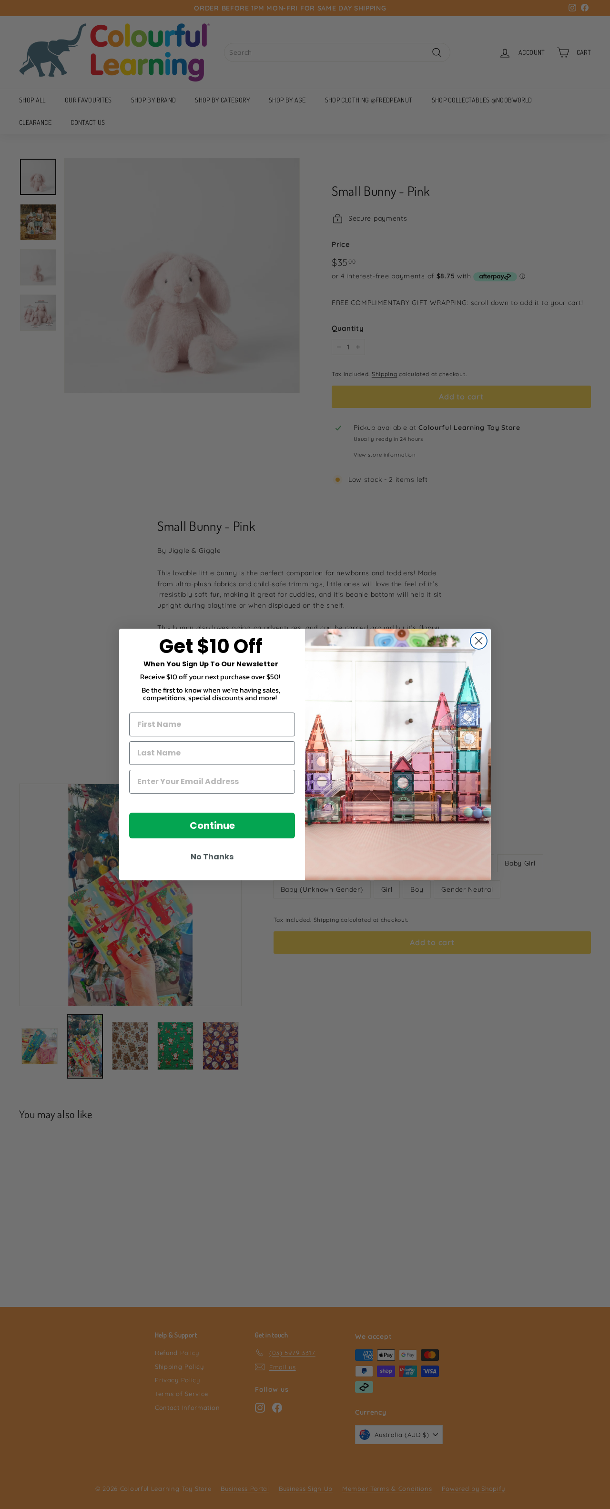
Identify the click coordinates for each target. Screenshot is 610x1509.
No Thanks (212, 856)
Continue (212, 825)
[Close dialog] (478, 640)
